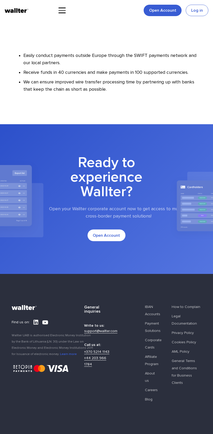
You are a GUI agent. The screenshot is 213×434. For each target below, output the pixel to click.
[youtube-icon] (45, 322)
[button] (62, 10)
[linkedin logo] (35, 322)
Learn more (68, 354)
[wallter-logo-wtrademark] (16, 10)
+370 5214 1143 (96, 352)
